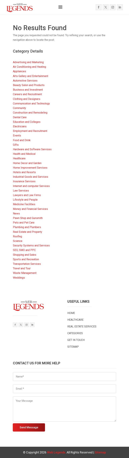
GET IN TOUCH (76, 340)
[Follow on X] (106, 7)
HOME (71, 313)
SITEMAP (73, 346)
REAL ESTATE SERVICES (81, 326)
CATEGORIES (75, 333)
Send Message (29, 427)
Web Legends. (57, 452)
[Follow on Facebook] (98, 7)
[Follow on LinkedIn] (120, 7)
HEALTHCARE (75, 319)
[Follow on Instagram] (113, 7)
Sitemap (100, 452)
